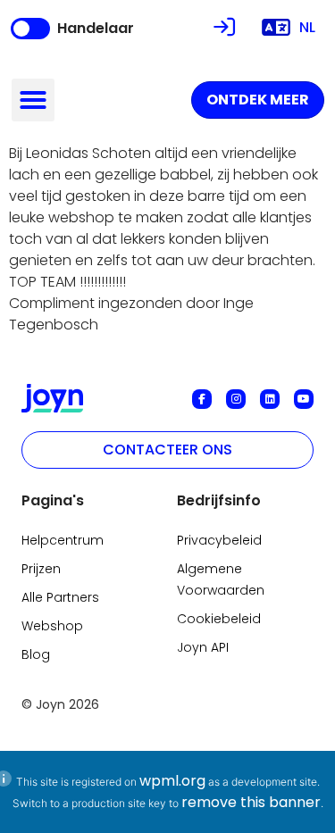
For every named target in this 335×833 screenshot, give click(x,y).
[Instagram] (236, 399)
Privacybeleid (219, 540)
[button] (33, 100)
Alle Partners (60, 597)
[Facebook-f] (202, 399)
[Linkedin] (270, 399)
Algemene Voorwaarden (220, 579)
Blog (35, 654)
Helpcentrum (62, 540)
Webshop (52, 626)
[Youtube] (304, 399)
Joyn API (203, 647)
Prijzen (41, 569)
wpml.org (172, 781)
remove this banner (251, 802)
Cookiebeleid (219, 619)
